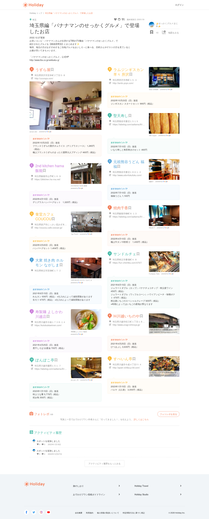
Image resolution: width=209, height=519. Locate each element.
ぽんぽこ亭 (44, 360)
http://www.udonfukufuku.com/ (127, 175)
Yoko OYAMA (153, 89)
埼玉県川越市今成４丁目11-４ (127, 364)
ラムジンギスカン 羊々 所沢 (128, 72)
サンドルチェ (124, 253)
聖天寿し (120, 115)
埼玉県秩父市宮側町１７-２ (48, 270)
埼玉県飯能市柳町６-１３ (125, 213)
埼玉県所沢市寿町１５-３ (125, 79)
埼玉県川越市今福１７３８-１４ (50, 322)
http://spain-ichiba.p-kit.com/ (126, 367)
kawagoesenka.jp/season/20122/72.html (168, 375)
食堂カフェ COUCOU (44, 216)
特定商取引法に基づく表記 (134, 512)
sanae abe (33, 132)
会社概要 (78, 512)
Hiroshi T (152, 228)
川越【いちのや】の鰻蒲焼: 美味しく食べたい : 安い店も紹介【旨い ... (174, 330)
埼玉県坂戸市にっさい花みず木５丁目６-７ (55, 224)
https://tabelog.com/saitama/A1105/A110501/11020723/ (140, 124)
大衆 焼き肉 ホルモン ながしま (49, 262)
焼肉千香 (120, 207)
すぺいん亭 (122, 358)
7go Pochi (74, 234)
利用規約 (89, 512)
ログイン (179, 5)
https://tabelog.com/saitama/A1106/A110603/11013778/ (140, 216)
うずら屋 (42, 69)
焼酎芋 (151, 181)
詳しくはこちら (141, 419)
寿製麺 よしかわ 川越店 (49, 314)
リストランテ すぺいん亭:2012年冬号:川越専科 (166, 372)
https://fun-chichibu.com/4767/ (127, 262)
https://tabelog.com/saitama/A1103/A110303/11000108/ (62, 368)
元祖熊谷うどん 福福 (128, 164)
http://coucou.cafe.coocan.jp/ (48, 227)
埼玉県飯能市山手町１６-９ (48, 176)
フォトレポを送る (168, 414)
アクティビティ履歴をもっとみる (104, 463)
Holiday (33, 4)
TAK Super (153, 135)
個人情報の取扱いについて (108, 512)
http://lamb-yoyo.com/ (123, 83)
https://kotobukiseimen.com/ (48, 325)
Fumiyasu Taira (154, 274)
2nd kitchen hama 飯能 (49, 168)
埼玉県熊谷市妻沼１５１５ (125, 121)
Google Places (45, 132)
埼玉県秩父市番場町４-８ (125, 259)
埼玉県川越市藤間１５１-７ (48, 365)
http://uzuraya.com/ (44, 78)
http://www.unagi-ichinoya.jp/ (126, 324)
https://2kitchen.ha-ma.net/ (47, 179)
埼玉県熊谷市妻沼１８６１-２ (127, 171)
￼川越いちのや (126, 315)
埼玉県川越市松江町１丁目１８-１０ (130, 321)
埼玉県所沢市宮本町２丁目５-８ (50, 75)
